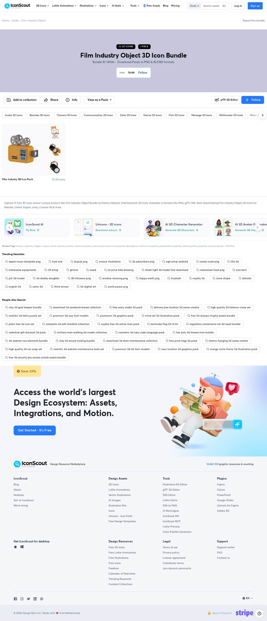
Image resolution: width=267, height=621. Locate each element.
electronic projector (149, 246)
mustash (176, 278)
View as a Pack (98, 99)
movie (19, 246)
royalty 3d (199, 278)
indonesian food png (212, 270)
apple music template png (25, 261)
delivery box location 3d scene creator (176, 307)
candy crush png (209, 261)
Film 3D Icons (176, 115)
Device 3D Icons (152, 115)
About (17, 489)
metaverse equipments (22, 270)
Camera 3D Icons (67, 115)
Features (19, 495)
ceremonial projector (114, 246)
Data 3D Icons (128, 115)
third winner (61, 286)
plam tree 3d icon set (21, 324)
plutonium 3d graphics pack (117, 315)
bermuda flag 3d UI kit (164, 324)
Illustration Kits (117, 505)
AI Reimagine (171, 510)
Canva (221, 489)
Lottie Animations (119, 489)
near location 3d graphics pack (179, 349)
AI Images (115, 500)
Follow (142, 72)
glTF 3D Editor (171, 489)
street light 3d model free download (166, 270)
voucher (70, 246)
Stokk (15, 20)
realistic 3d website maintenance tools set (79, 349)
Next (257, 227)
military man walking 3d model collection (82, 332)
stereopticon (132, 246)
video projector (189, 246)
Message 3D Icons (201, 115)
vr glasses (28, 246)
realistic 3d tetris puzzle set (25, 315)
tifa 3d (235, 261)
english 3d (15, 286)
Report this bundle (254, 20)
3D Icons (114, 484)
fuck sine (57, 261)
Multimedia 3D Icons (231, 115)
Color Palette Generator (177, 531)
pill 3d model (17, 278)
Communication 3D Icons (98, 115)
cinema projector (82, 246)
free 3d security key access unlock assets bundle (37, 357)
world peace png (118, 286)
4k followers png (81, 278)
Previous (9, 227)
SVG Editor (169, 495)
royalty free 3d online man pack (120, 324)
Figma (221, 484)
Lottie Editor (170, 500)
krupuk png (80, 261)
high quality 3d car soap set (25, 349)
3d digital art (88, 286)
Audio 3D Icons (13, 115)
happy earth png (149, 278)
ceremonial (98, 246)
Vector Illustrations (120, 495)
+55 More (230, 246)
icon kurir (241, 270)
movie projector (216, 246)
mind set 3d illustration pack (162, 315)
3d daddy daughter (48, 278)
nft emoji (53, 270)
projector (202, 246)
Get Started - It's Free (34, 430)
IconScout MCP (172, 521)
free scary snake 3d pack (127, 307)
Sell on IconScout (24, 500)
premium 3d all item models (133, 349)
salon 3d (38, 286)
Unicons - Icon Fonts (120, 516)
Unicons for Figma (228, 505)
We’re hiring (21, 505)
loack (93, 270)
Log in (238, 6)
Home (5, 20)
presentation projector (170, 246)
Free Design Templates (122, 521)
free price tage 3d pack (183, 340)
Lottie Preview (171, 526)
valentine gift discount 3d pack (27, 332)
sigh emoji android (177, 261)
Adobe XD (223, 510)
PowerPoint (224, 495)
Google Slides (225, 500)
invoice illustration (110, 261)
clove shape (223, 278)
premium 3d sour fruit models (70, 315)
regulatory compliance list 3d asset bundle (215, 324)
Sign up (255, 6)
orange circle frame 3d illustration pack (233, 349)
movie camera (57, 246)
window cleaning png (115, 278)
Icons (112, 510)
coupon (45, 246)
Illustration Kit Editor (175, 484)
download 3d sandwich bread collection (77, 307)
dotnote (246, 278)
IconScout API (171, 516)
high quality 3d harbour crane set (230, 307)
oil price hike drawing (121, 270)
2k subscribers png (143, 261)
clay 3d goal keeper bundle (25, 307)
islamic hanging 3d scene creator (228, 340)
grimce (74, 270)
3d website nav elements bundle (28, 340)
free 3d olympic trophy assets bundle (213, 315)
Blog (16, 484)
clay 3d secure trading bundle (77, 340)
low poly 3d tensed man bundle (195, 332)
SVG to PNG (170, 505)
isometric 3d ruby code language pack (141, 332)
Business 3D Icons (40, 115)
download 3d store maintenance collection (131, 340)
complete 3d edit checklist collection (67, 324)
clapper (37, 246)
